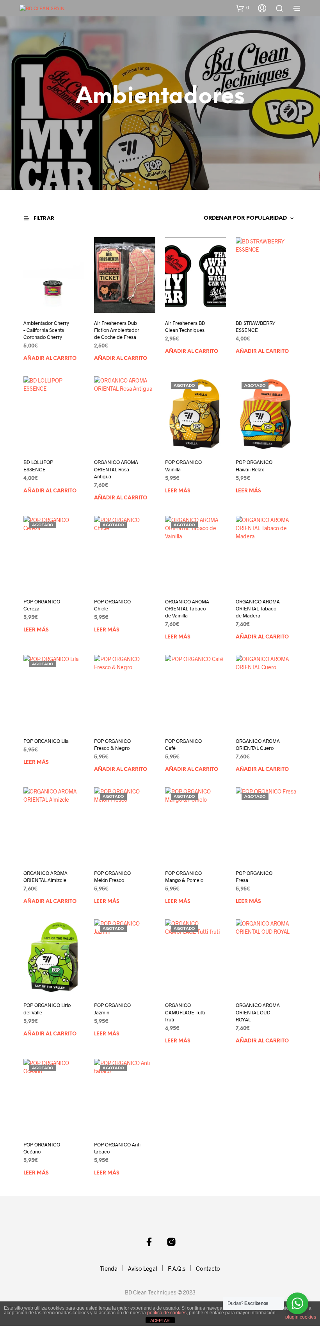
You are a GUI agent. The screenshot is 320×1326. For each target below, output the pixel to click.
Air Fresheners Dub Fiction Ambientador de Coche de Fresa (116, 330)
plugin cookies (300, 1317)
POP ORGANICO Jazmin (112, 1008)
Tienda (108, 1268)
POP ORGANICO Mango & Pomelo (184, 876)
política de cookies (167, 1312)
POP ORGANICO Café (183, 744)
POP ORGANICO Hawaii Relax (254, 465)
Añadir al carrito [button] (49, 358)
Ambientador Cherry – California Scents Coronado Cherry (46, 330)
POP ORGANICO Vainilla (183, 465)
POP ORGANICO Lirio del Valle (47, 1008)
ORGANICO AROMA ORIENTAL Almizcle (45, 876)
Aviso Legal (142, 1268)
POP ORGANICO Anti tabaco (117, 1148)
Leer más (177, 491)
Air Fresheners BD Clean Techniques (185, 326)
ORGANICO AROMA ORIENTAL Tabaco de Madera (258, 608)
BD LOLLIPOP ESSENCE (38, 465)
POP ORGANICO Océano (41, 1148)
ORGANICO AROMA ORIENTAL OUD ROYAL (258, 1012)
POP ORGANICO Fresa (254, 876)
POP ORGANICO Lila (46, 741)
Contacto (208, 1268)
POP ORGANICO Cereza (41, 605)
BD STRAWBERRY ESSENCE (256, 326)
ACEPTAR (160, 1320)
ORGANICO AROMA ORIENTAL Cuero (258, 744)
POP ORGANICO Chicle (112, 605)
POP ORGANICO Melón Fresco (112, 876)
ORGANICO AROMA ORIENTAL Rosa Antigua (116, 469)
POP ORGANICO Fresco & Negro (112, 744)
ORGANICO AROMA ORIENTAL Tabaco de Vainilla (187, 608)
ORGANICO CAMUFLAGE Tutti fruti (185, 1012)
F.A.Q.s (176, 1268)
